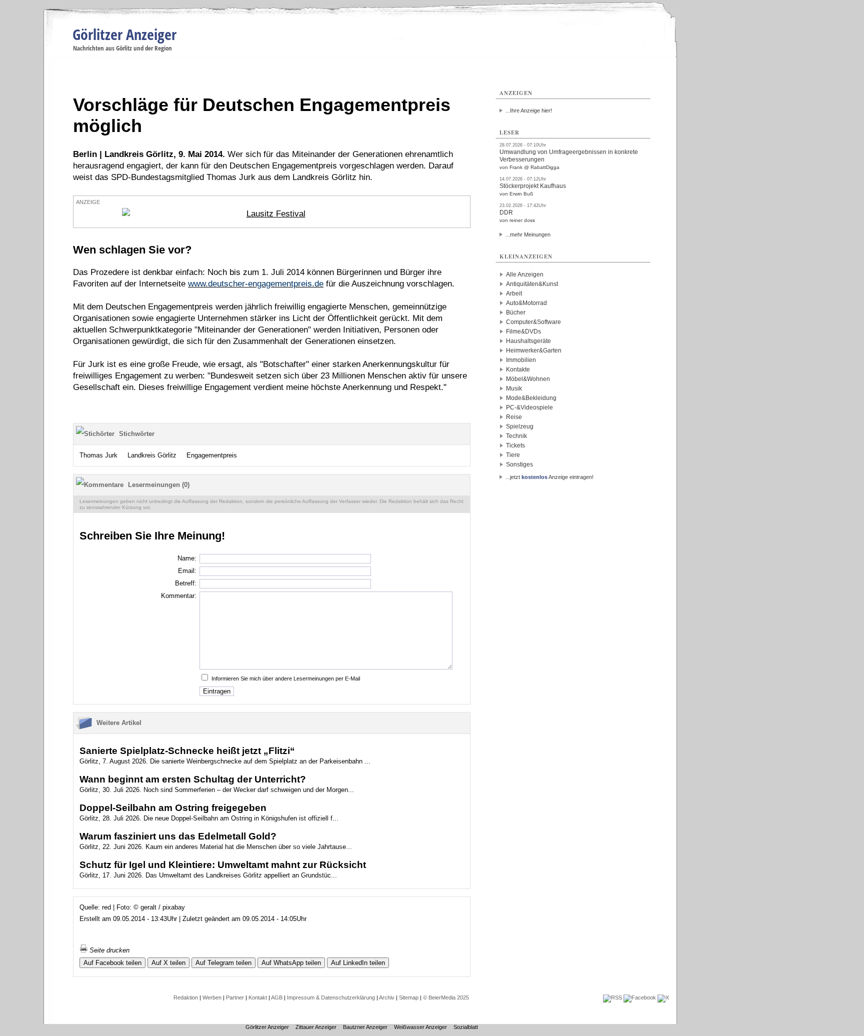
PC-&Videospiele (529, 407)
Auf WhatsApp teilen (291, 962)
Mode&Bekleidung (531, 398)
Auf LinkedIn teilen (358, 962)
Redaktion (186, 997)
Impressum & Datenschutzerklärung (331, 997)
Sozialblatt (466, 1027)
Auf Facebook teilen (113, 962)
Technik (516, 436)
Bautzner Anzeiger (365, 1027)
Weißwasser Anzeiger (420, 1027)
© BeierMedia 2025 (446, 997)
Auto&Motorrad (526, 303)
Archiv (386, 997)
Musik (514, 388)
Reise (514, 417)
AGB (276, 997)
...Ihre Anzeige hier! (529, 110)
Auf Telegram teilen (224, 962)
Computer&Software (533, 322)
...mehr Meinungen (528, 234)
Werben (212, 997)
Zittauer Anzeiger (316, 1027)
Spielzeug (520, 426)
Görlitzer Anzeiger (124, 34)
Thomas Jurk (99, 455)
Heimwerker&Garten (534, 350)
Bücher (516, 312)
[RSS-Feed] (612, 997)
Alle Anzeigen (525, 274)
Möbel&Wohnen (528, 379)
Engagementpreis (211, 455)
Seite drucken (109, 950)
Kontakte (518, 369)
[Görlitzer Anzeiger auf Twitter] (663, 997)
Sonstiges (519, 464)
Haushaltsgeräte (528, 341)
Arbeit (514, 293)
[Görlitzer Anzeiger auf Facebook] (640, 997)
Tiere (513, 455)
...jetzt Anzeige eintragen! (550, 477)
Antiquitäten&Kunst (532, 284)
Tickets (515, 445)
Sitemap (408, 997)
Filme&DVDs (523, 331)
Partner (235, 997)
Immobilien (521, 360)
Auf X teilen (169, 962)
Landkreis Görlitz (152, 455)
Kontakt (257, 997)
